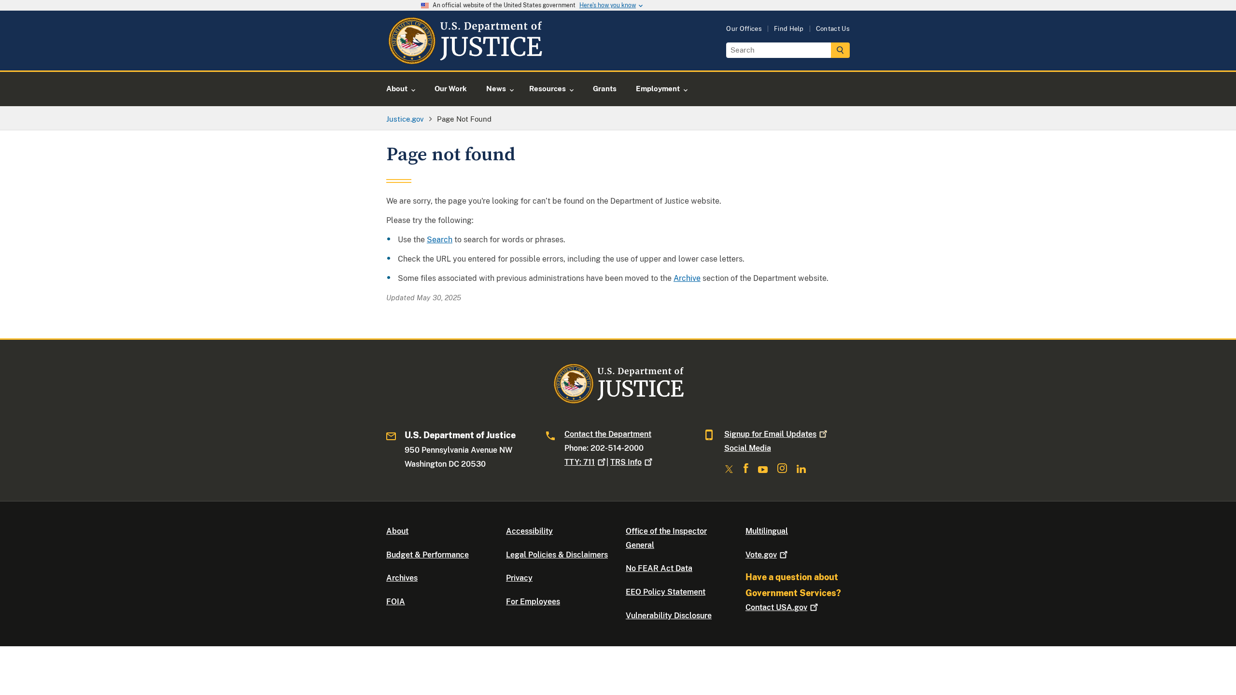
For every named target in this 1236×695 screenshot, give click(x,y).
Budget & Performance (427, 554)
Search (439, 239)
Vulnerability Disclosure (669, 615)
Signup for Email (770, 434)
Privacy (519, 578)
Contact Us (833, 28)
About (397, 531)
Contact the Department (607, 434)
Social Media (747, 448)
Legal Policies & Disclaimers (557, 554)
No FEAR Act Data (659, 568)
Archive (687, 278)
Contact (776, 607)
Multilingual (766, 531)
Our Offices (744, 28)
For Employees (533, 601)
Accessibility (529, 531)
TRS (626, 462)
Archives (402, 578)
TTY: (579, 462)
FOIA (395, 601)
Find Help (789, 28)
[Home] (464, 59)
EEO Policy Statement (665, 592)
